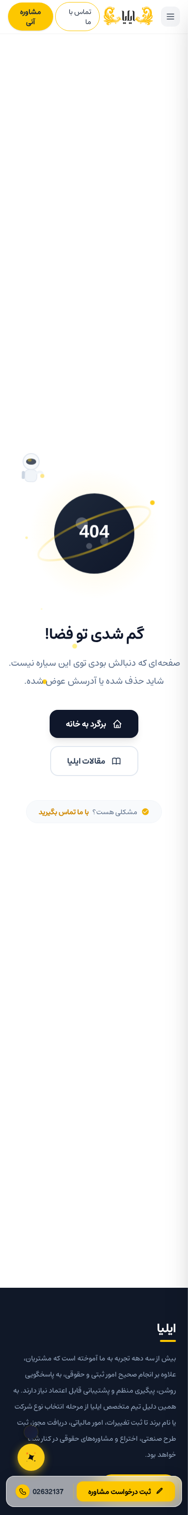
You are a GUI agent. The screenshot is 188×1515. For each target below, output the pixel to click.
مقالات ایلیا (86, 761)
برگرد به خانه (86, 723)
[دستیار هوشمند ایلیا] (31, 1457)
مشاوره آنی (30, 17)
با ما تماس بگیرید (64, 812)
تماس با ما (80, 17)
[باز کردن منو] (170, 17)
